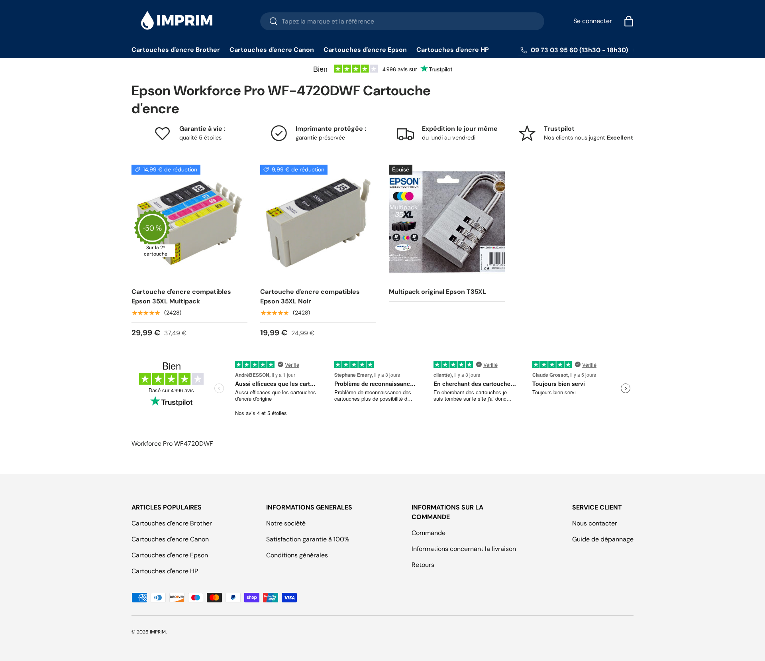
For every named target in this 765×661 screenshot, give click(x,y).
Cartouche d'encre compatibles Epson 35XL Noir (310, 296)
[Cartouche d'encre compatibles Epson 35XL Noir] (318, 223)
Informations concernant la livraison (464, 549)
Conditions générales (297, 555)
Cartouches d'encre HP (452, 49)
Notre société (286, 523)
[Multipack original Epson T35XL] (447, 223)
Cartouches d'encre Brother (175, 49)
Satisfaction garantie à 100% (307, 539)
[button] (629, 21)
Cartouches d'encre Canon (272, 49)
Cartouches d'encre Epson (365, 49)
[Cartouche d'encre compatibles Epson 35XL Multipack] (189, 223)
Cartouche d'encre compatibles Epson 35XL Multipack (181, 296)
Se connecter (592, 21)
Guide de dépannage (603, 539)
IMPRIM (158, 632)
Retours (423, 565)
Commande (428, 533)
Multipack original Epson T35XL (437, 291)
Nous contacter (594, 523)
